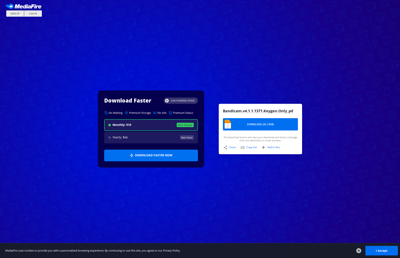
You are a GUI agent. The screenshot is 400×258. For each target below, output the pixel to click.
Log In (33, 13)
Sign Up (15, 13)
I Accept (382, 250)
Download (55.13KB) (260, 124)
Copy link (251, 147)
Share (232, 147)
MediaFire (24, 6)
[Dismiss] (358, 250)
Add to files (273, 147)
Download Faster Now (153, 155)
